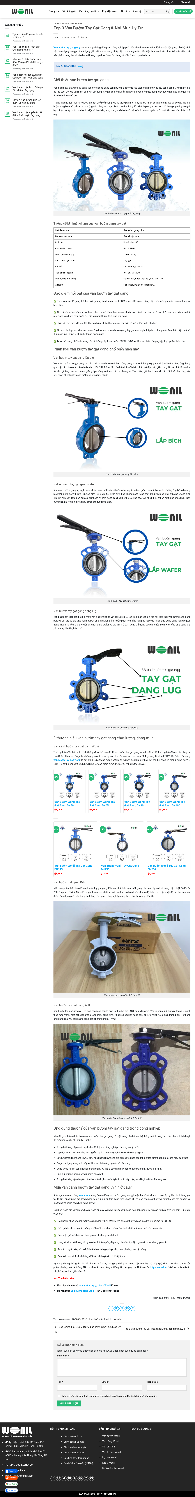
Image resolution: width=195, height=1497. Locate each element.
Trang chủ (53, 11)
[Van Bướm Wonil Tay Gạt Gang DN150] (122, 842)
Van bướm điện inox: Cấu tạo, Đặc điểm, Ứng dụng (27, 89)
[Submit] (168, 11)
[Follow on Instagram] (58, 1478)
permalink (117, 1319)
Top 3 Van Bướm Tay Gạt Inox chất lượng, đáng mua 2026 (155, 1328)
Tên (60, 1382)
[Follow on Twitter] (64, 1478)
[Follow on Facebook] (52, 1478)
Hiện (80, 66)
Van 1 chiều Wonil (111, 1452)
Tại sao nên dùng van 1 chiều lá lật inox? (27, 36)
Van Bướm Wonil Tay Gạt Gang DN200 (167, 867)
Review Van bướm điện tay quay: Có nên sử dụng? (26, 101)
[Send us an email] (69, 1478)
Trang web (152, 1382)
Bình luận (63, 1355)
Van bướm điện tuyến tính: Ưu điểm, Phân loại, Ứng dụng (27, 114)
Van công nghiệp (88, 11)
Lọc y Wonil (108, 1462)
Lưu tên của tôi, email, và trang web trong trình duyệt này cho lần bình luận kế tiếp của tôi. (109, 1396)
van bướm (84, 1195)
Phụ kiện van (109, 11)
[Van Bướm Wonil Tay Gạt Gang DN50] (69, 784)
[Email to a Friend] (121, 1308)
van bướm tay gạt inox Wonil (95, 1285)
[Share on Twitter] (116, 1308)
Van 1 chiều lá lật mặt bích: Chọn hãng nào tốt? (26, 48)
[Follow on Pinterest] (80, 1478)
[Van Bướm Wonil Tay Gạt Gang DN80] (139, 784)
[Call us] (75, 1478)
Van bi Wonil (108, 1446)
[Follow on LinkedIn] (86, 1478)
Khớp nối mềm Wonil (113, 1468)
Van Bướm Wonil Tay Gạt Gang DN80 (137, 803)
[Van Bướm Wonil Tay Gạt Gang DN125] (75, 842)
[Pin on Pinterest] (127, 1308)
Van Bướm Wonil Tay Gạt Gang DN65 (102, 803)
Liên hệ (137, 11)
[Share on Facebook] (110, 1308)
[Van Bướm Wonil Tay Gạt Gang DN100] (174, 784)
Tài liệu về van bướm (72, 24)
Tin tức (124, 11)
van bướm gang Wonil (83, 1290)
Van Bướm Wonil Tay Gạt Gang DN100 (172, 803)
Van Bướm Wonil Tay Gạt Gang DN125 (73, 867)
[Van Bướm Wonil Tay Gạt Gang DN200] (168, 842)
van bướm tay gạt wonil (66, 760)
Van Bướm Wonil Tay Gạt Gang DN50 (67, 803)
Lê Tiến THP (82, 37)
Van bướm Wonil (111, 1435)
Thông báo (169, 2)
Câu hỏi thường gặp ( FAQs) (78, 1463)
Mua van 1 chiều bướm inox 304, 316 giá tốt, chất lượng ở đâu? (27, 62)
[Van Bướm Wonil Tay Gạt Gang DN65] (104, 784)
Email (105, 1382)
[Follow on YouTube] (91, 1478)
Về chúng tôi (69, 11)
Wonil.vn (20, 1470)
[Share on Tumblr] (132, 1308)
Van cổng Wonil (110, 1441)
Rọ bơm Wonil (109, 1457)
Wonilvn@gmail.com (22, 1475)
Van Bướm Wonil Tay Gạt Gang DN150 (120, 867)
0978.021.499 (24, 1464)
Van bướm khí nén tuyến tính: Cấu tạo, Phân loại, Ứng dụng (27, 76)
